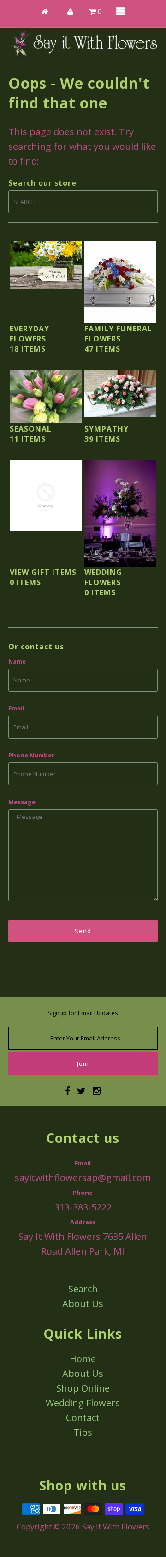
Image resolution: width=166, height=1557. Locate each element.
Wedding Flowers (83, 1403)
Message (22, 802)
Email (16, 708)
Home (83, 1358)
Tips (82, 1432)
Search (83, 1289)
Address (82, 1222)
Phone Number (31, 755)
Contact (83, 1417)
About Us (82, 1303)
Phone (83, 1192)
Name (17, 661)
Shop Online (83, 1388)
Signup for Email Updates (82, 1013)
